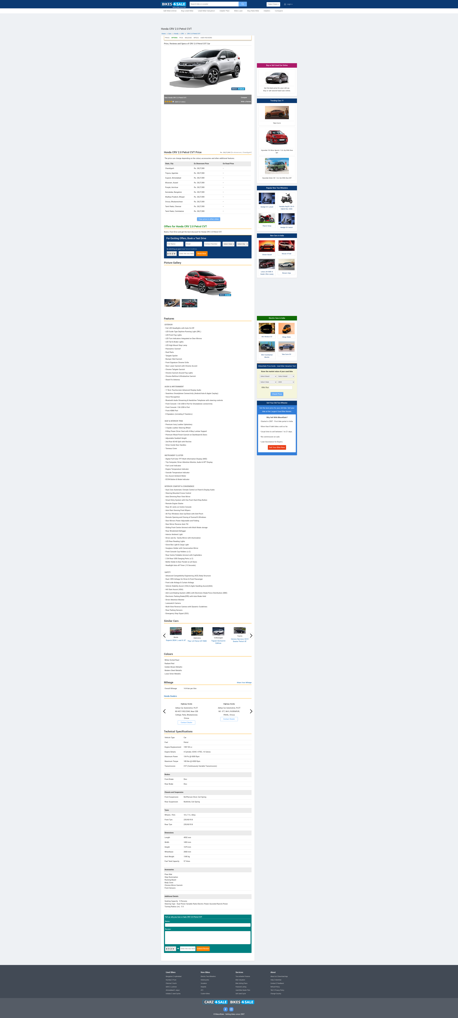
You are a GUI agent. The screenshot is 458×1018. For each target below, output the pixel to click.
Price (167, 38)
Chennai (168, 983)
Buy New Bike (253, 10)
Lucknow (174, 987)
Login (288, 4)
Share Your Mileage (244, 682)
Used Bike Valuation (206, 10)
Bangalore (169, 976)
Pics (181, 38)
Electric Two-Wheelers (208, 976)
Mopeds (203, 987)
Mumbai (168, 980)
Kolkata (168, 994)
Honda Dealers (170, 696)
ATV (202, 990)
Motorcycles (205, 980)
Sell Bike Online (169, 10)
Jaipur (177, 990)
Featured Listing (241, 987)
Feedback (280, 983)
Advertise (278, 980)
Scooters (204, 983)
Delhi (167, 987)
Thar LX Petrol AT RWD (197, 641)
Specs (196, 38)
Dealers (267, 10)
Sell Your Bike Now (277, 447)
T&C (272, 990)
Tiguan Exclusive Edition (218, 642)
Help (272, 980)
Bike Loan (238, 10)
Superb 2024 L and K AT (176, 640)
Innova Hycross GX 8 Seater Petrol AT (239, 640)
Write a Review (246, 102)
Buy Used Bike (187, 10)
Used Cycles (176, 994)
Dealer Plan (224, 10)
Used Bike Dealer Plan (243, 990)
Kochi (175, 983)
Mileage (188, 38)
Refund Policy (275, 987)
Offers (174, 38)
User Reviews (206, 38)
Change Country (276, 994)
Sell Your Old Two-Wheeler (277, 403)
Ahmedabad (170, 990)
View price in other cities (208, 219)
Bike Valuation (240, 980)
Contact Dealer (186, 722)
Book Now (202, 253)
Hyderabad (177, 976)
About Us (273, 976)
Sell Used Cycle (241, 994)
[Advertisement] (229, 20)
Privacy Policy (279, 990)
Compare (279, 10)
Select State (273, 4)
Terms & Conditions (191, 249)
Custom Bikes (205, 994)
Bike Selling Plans (241, 983)
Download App (283, 976)
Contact (273, 983)
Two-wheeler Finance (243, 976)
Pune (174, 980)
